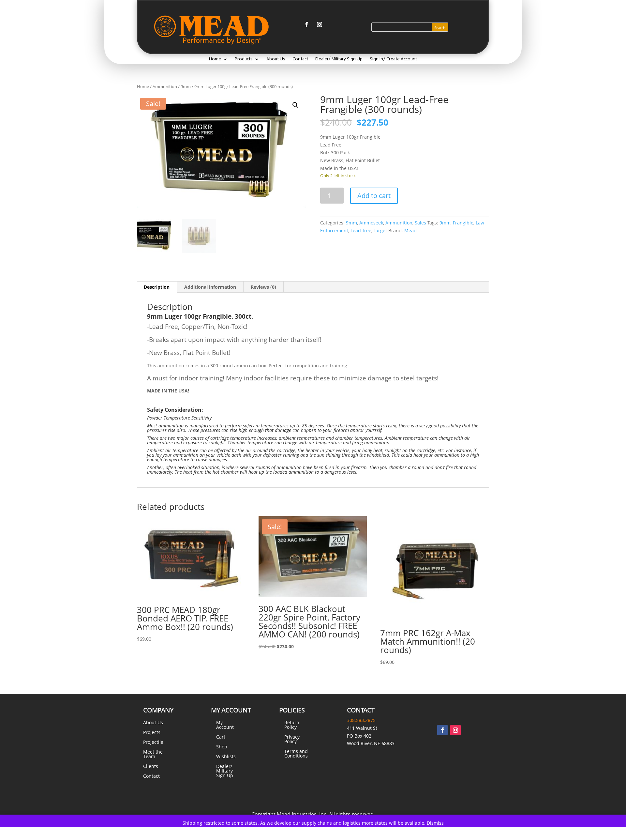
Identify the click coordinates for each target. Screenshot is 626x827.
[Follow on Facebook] (306, 24)
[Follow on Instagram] (319, 24)
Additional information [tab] (210, 287)
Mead (410, 230)
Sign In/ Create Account (393, 59)
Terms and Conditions (296, 754)
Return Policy (291, 725)
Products (244, 59)
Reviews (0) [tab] (263, 287)
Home (215, 59)
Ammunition (165, 86)
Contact (300, 59)
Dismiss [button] (435, 823)
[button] (295, 105)
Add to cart (374, 195)
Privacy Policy (292, 739)
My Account (225, 725)
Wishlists (226, 756)
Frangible (463, 223)
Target (380, 230)
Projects (151, 732)
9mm (186, 86)
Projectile (153, 742)
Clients (150, 766)
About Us (275, 59)
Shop (221, 747)
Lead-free (360, 230)
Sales (420, 223)
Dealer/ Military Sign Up (339, 59)
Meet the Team (153, 754)
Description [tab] (157, 287)
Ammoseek (371, 223)
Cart (220, 737)
